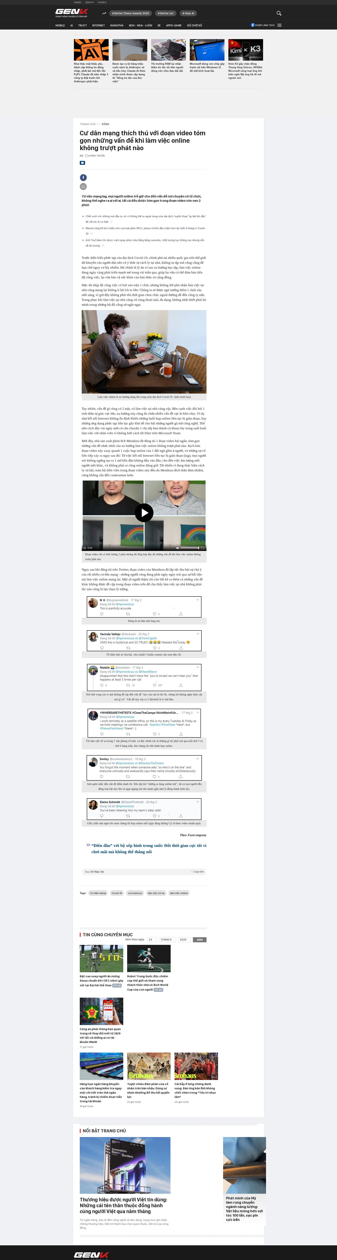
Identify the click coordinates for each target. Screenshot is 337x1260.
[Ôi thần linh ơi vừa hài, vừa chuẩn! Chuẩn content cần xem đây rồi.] (144, 640)
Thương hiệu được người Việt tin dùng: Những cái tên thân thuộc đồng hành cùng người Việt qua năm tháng (123, 1205)
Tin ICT (82, 25)
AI (71, 25)
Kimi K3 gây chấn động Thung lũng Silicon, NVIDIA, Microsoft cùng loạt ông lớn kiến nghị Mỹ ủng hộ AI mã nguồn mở (245, 70)
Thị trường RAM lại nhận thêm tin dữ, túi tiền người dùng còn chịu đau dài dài (167, 67)
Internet (98, 25)
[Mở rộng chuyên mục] (279, 25)
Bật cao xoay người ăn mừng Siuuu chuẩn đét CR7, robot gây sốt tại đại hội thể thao (101, 981)
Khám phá (116, 25)
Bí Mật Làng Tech (265, 25)
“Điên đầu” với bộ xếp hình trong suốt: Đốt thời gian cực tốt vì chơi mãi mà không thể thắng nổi (148, 848)
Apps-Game (174, 25)
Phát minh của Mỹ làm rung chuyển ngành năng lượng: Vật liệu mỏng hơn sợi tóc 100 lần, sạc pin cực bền (244, 1209)
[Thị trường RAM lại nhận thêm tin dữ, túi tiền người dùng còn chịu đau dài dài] (168, 50)
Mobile (60, 25)
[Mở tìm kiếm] (279, 13)
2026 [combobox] (183, 939)
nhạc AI (189, 13)
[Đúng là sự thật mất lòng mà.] (144, 607)
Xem (200, 940)
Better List (167, 13)
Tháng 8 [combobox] (166, 939)
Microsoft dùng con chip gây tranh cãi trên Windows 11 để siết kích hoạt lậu (207, 67)
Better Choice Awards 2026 (131, 13)
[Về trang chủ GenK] (72, 13)
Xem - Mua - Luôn (140, 25)
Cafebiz (102, 2)
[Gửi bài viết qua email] (82, 164)
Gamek (77, 2)
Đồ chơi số (194, 25)
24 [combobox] (150, 939)
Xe (159, 25)
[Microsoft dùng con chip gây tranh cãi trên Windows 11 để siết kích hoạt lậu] (207, 50)
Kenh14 (89, 2)
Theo (144, 871)
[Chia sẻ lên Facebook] (83, 177)
